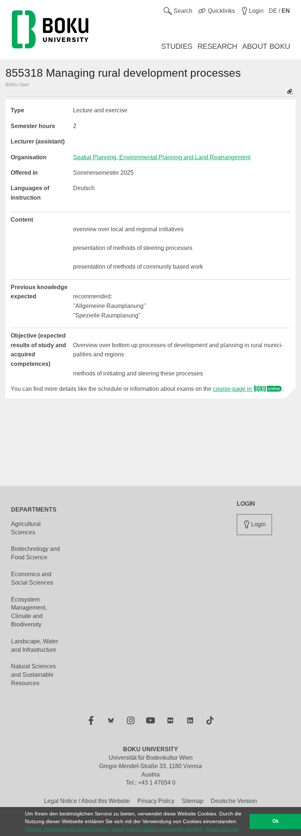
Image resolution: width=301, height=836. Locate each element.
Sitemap (192, 801)
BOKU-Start (17, 84)
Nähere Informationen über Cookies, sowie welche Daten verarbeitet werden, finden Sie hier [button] (132, 829)
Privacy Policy (155, 801)
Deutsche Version (234, 801)
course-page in (233, 389)
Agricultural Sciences (26, 528)
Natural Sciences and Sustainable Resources (33, 674)
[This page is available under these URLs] (289, 92)
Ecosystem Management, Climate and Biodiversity (29, 612)
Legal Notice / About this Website (87, 801)
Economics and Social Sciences (32, 578)
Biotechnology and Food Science (35, 553)
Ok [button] (275, 821)
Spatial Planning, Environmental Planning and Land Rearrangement (161, 157)
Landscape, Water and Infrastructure (34, 645)
